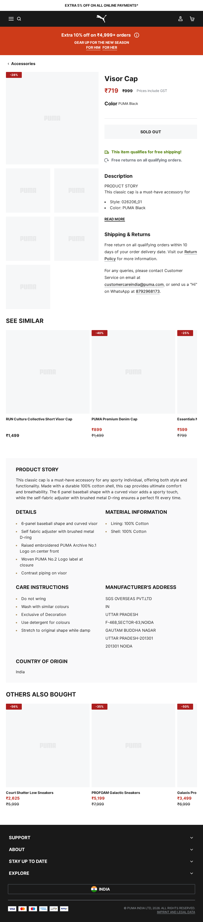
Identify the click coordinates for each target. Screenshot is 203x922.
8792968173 (148, 291)
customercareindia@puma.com (134, 284)
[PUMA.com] (101, 19)
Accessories (23, 63)
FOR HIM (93, 47)
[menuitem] (176, 912)
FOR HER (109, 47)
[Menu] (11, 19)
